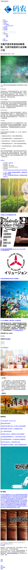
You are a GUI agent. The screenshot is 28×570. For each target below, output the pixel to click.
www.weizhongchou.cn (18, 330)
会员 (5, 33)
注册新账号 (5, 347)
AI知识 (5, 22)
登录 (7, 35)
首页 (4, 20)
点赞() (2, 160)
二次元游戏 (6, 24)
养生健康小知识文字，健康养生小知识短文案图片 (12, 434)
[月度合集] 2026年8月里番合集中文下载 (8, 214)
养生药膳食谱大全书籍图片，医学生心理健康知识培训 (14, 444)
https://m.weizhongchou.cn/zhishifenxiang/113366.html (15, 170)
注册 (7, 36)
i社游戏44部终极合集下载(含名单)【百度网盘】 (10, 278)
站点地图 (3, 545)
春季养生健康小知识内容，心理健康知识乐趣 (11, 428)
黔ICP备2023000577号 (8, 543)
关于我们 (5, 29)
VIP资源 (5, 26)
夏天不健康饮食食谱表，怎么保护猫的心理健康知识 (13, 439)
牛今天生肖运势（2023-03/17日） (8, 420)
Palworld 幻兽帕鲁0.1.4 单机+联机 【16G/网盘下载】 (11, 320)
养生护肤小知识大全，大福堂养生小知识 (10, 442)
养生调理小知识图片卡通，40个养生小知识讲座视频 (13, 426)
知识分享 (5, 21)
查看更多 (4, 393)
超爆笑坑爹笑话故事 (5, 423)
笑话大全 (5, 28)
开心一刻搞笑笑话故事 (6, 431)
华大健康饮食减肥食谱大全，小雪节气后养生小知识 (13, 436)
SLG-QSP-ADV (9, 25)
